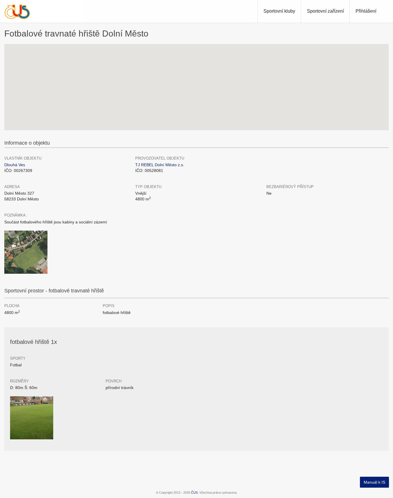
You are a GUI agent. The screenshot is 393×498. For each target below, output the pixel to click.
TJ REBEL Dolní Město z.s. (159, 164)
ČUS (194, 492)
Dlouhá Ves (14, 164)
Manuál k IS (374, 482)
